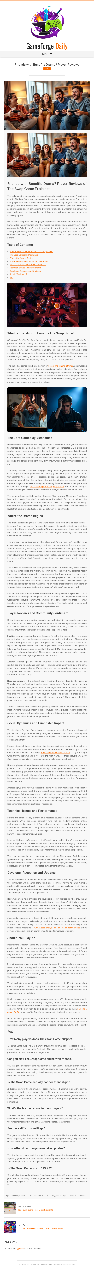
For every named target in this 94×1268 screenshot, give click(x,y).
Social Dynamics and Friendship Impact (28, 264)
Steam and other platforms (60, 366)
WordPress (65, 1264)
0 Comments (80, 1195)
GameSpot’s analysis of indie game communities (57, 927)
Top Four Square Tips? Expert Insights (35, 1210)
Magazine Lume (46, 1264)
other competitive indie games (55, 752)
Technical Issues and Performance (25, 267)
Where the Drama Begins (21, 258)
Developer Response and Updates (25, 271)
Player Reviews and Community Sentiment (29, 261)
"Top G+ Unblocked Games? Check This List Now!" (41, 1228)
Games (47, 69)
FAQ (11, 277)
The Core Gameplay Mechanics (24, 255)
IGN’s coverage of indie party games (47, 486)
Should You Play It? (18, 274)
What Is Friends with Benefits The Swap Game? (31, 251)
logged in (19, 1248)
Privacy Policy (24, 1264)
